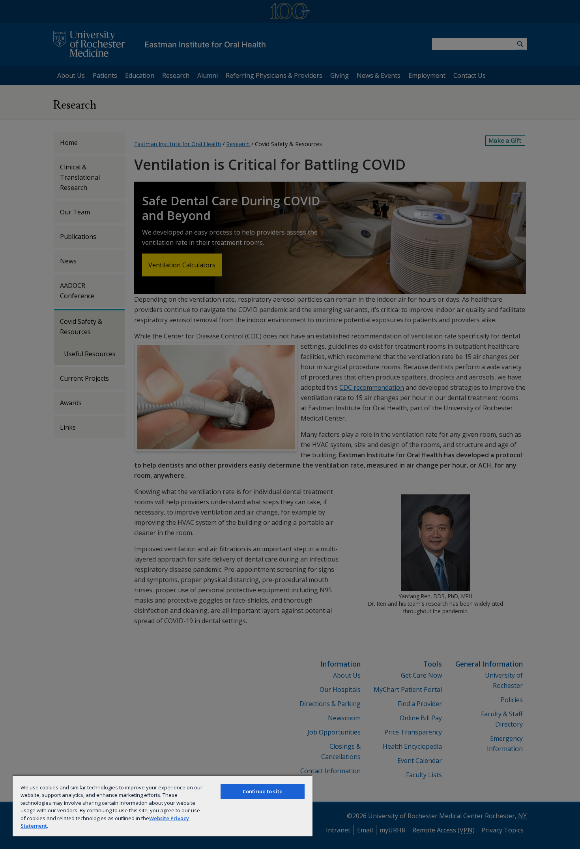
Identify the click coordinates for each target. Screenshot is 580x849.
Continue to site (263, 791)
